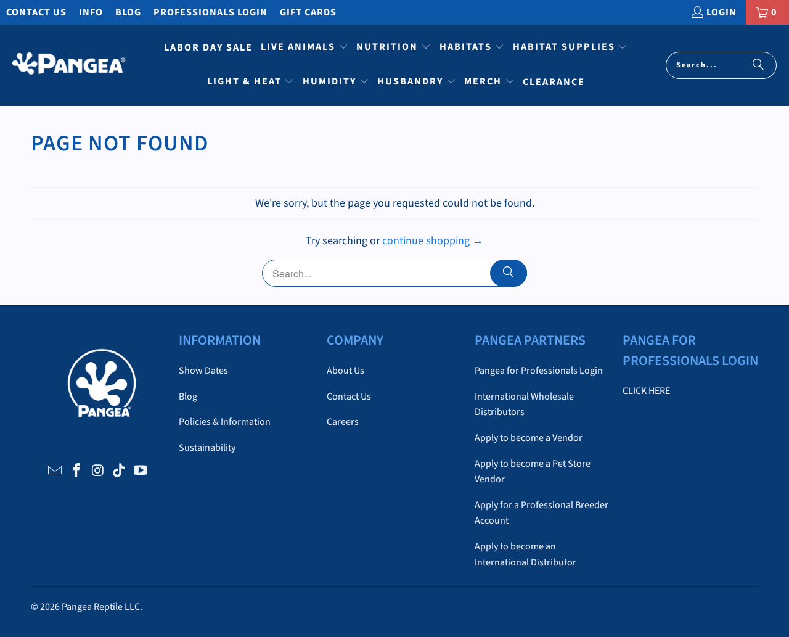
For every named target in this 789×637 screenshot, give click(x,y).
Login (721, 12)
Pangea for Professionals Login (539, 370)
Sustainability (207, 447)
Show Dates (203, 370)
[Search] (758, 65)
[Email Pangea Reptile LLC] (55, 471)
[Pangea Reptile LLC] (69, 65)
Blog (128, 12)
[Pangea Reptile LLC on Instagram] (98, 471)
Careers (343, 422)
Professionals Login (210, 12)
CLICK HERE (646, 391)
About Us (345, 370)
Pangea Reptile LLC (101, 607)
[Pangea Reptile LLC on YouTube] (141, 471)
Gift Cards (308, 12)
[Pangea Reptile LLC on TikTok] (119, 471)
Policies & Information (225, 422)
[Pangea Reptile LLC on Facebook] (76, 471)
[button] (304, 48)
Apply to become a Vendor (529, 438)
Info (91, 12)
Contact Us (36, 12)
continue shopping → (432, 241)
